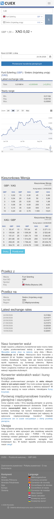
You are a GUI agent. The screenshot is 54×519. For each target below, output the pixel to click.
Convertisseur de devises (41, 485)
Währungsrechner (38, 477)
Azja (3, 485)
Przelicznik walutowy (17, 457)
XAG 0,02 (23, 31)
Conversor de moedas (40, 490)
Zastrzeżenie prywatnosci (11, 465)
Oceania (4, 490)
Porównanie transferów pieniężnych (27, 63)
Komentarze (6, 468)
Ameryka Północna (9, 480)
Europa (4, 487)
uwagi (9, 444)
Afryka (4, 477)
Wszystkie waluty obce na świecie (16, 352)
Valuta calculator (38, 495)
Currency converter (39, 480)
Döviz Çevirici (36, 493)
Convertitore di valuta (40, 487)
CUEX (3, 457)
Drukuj (5, 251)
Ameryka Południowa (10, 482)
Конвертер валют (38, 498)
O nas (44, 465)
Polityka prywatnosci (32, 465)
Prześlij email (17, 251)
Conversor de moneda (40, 482)
